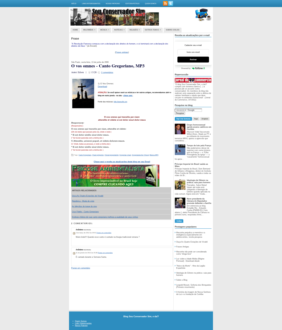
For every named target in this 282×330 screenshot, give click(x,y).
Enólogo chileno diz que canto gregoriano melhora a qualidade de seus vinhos (105, 217)
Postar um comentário (103, 233)
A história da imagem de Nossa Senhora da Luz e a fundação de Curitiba (193, 293)
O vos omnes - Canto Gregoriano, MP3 (108, 65)
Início (73, 3)
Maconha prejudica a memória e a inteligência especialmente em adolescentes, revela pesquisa (190, 234)
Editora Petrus (132, 3)
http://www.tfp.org (120, 102)
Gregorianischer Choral (140, 155)
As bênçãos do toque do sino (84, 206)
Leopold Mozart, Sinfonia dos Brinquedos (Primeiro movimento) (193, 286)
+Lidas (179, 221)
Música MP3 (154, 155)
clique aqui (128, 96)
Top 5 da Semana (183, 119)
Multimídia (89, 30)
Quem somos (150, 3)
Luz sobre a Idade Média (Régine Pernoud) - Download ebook (190, 260)
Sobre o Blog (181, 280)
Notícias (119, 30)
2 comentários (107, 72)
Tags (196, 119)
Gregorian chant (125, 155)
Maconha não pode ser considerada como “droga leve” (191, 253)
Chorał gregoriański (112, 155)
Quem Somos (81, 321)
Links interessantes (91, 3)
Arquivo (205, 119)
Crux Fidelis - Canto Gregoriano (85, 212)
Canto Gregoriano (85, 155)
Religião (135, 30)
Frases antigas (122, 52)
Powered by (186, 68)
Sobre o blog (172, 30)
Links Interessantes (83, 323)
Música (104, 30)
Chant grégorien (98, 155)
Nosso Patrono (113, 3)
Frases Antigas (182, 247)
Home (75, 30)
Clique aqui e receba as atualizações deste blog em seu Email (122, 162)
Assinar (193, 59)
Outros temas (153, 30)
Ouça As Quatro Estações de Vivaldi (87, 196)
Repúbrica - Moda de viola (83, 201)
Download (102, 86)
